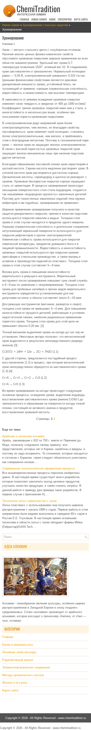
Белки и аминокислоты (17, 644)
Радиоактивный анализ (17, 660)
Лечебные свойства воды (19, 652)
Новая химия (39, 19)
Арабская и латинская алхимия (23, 436)
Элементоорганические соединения (26, 667)
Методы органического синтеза (23, 675)
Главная (24, 19)
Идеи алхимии (15, 546)
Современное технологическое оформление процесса (38, 468)
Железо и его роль (14, 682)
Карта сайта (81, 19)
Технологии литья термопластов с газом (29, 501)
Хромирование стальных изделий (45, 25)
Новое (52, 19)
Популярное (65, 19)
